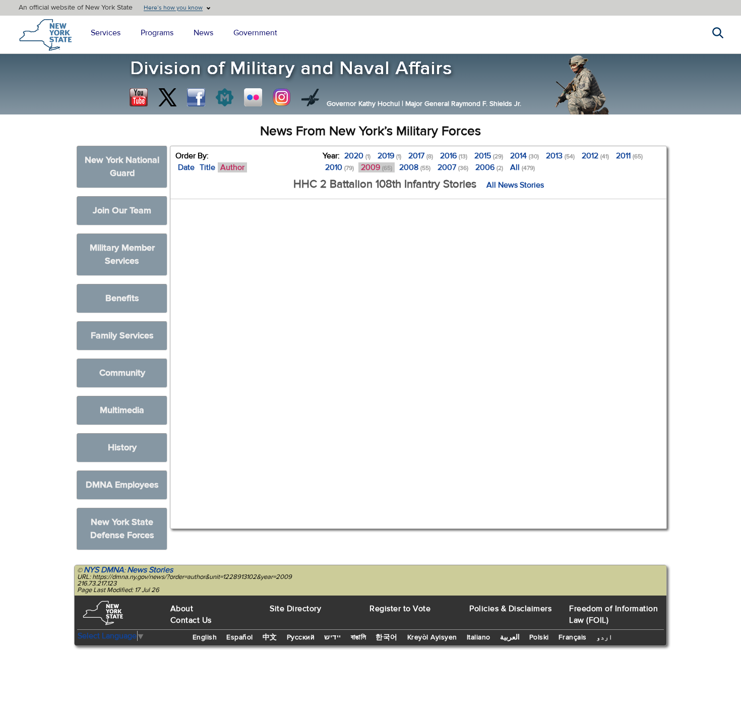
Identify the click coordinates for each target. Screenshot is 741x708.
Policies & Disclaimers (510, 609)
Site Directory (295, 609)
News (203, 33)
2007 (453, 167)
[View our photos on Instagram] (282, 97)
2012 (595, 156)
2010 (339, 167)
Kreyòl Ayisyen (432, 637)
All (522, 167)
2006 (489, 167)
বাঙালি (358, 637)
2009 (376, 167)
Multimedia (122, 410)
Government (255, 33)
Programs (157, 33)
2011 (629, 156)
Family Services (122, 335)
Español (239, 637)
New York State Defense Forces (122, 528)
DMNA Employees (122, 485)
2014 (524, 156)
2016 (453, 156)
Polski (539, 637)
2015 (488, 156)
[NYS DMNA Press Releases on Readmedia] (224, 97)
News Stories (150, 570)
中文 (270, 637)
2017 (420, 156)
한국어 (387, 637)
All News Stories (515, 185)
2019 (389, 156)
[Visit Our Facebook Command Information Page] (196, 97)
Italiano (478, 637)
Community (122, 373)
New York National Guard (122, 166)
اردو (604, 637)
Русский (301, 637)
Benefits (122, 298)
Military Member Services (122, 254)
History (122, 447)
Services (105, 33)
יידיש (332, 637)
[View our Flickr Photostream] (253, 97)
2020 (357, 156)
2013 (560, 156)
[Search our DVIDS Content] (310, 97)
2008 (414, 167)
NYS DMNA (104, 570)
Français (573, 637)
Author (232, 167)
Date (186, 167)
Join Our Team (122, 210)
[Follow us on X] (167, 97)
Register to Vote (399, 609)
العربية (510, 637)
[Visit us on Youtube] (139, 97)
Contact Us (191, 620)
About (182, 609)
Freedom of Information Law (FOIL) (613, 614)
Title (207, 167)
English (205, 637)
